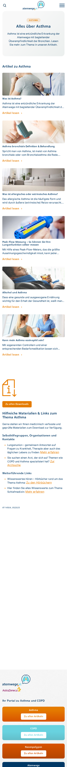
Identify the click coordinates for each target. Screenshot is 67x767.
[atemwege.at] (33, 5)
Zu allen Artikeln (33, 716)
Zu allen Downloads (17, 404)
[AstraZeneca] (11, 691)
